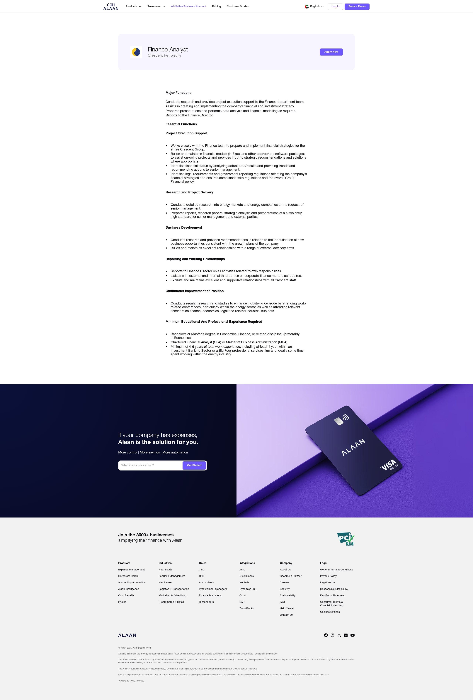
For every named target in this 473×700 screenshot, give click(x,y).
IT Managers (206, 602)
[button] (314, 6)
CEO (202, 569)
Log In (335, 6)
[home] (110, 6)
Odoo (242, 595)
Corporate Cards (128, 576)
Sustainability (287, 595)
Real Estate (165, 569)
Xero (242, 569)
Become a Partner (291, 576)
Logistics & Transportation (174, 589)
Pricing (216, 6)
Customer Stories (238, 6)
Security (285, 589)
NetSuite (244, 582)
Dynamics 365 (247, 589)
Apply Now (331, 51)
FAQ (282, 602)
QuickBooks (246, 576)
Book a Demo (357, 6)
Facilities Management (172, 576)
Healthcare (165, 582)
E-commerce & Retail (171, 602)
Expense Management (131, 569)
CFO (201, 576)
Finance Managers (210, 595)
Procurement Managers (213, 589)
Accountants (206, 582)
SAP (241, 602)
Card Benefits (126, 595)
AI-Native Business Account (188, 6)
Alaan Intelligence (128, 589)
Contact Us (286, 615)
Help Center (287, 608)
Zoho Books (246, 608)
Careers (284, 582)
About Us (285, 569)
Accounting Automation (132, 582)
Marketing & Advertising (172, 595)
